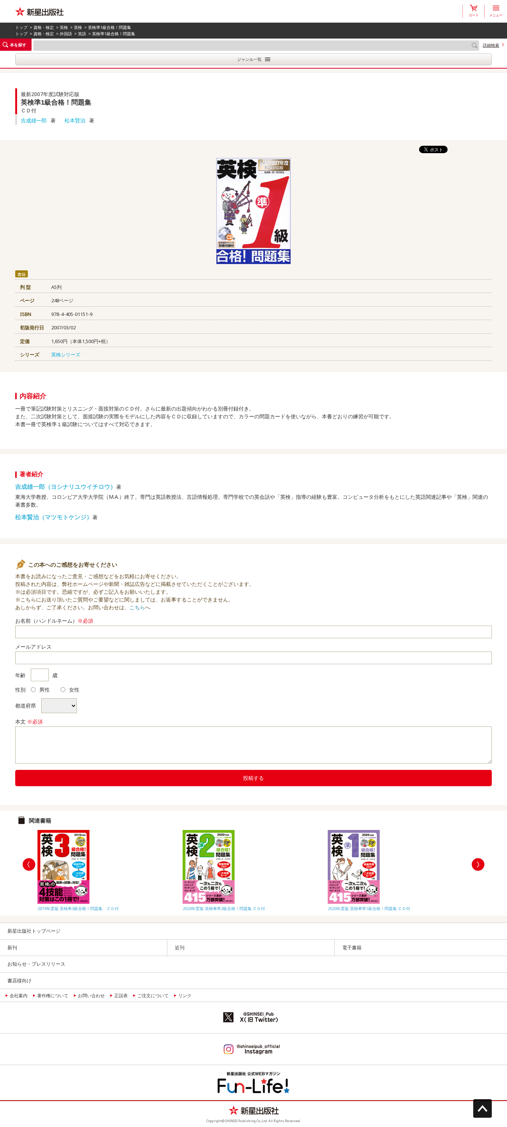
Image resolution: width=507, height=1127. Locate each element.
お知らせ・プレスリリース (36, 963)
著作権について (52, 995)
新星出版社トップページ (33, 930)
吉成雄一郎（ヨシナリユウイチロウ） (65, 486)
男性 (44, 689)
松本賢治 (75, 120)
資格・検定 (43, 27)
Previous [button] (29, 864)
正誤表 (121, 995)
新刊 (12, 947)
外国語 (66, 33)
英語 (82, 33)
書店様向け (19, 980)
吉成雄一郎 (34, 120)
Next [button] (478, 864)
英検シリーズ (65, 354)
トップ (21, 27)
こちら (137, 607)
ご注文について (153, 995)
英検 (64, 27)
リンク (185, 995)
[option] (108, 868)
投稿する (253, 777)
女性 (74, 689)
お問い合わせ (91, 995)
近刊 (179, 947)
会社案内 (18, 995)
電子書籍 (352, 947)
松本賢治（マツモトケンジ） (53, 517)
